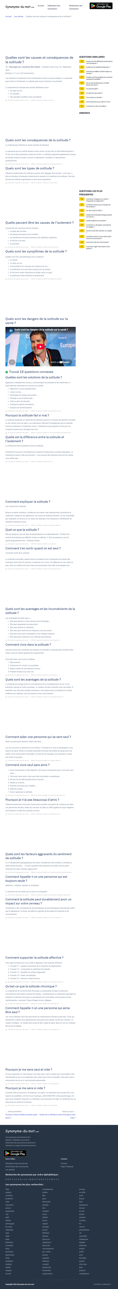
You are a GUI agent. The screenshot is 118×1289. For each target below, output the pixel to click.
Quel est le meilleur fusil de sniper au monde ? (99, 72)
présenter (9, 1242)
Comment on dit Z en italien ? (96, 106)
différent (45, 1233)
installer (45, 1211)
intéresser (9, 1230)
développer (9, 1224)
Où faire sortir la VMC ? (94, 211)
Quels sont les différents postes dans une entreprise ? (99, 62)
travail (81, 1199)
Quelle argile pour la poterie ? (96, 221)
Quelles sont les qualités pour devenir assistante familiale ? (99, 78)
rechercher (46, 1270)
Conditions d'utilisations (102, 1284)
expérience (83, 1205)
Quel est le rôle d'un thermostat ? (97, 242)
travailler (82, 1258)
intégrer (82, 1242)
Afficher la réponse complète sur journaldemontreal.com (47, 697)
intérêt (7, 1267)
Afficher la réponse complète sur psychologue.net (45, 640)
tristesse (45, 1261)
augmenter (9, 1211)
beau (7, 1249)
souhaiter (83, 1236)
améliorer (9, 1261)
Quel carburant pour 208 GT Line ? (98, 102)
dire (43, 1208)
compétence (84, 1274)
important (9, 1205)
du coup (8, 1227)
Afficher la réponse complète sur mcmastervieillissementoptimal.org (51, 432)
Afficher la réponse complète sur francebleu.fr (44, 1105)
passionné (46, 1267)
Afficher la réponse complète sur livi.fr (42, 461)
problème (9, 1199)
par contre (46, 1252)
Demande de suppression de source (18, 100)
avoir (81, 1195)
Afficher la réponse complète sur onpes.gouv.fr (44, 183)
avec (81, 1255)
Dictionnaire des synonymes (76, 7)
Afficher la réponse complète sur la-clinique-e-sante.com (47, 982)
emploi (82, 1249)
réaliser (45, 1236)
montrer (82, 1220)
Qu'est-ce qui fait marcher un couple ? (99, 232)
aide (7, 1233)
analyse (82, 1217)
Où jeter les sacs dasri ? (94, 93)
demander (46, 1202)
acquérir (45, 1264)
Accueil (41, 6)
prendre (45, 1205)
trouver (82, 1208)
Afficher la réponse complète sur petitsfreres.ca (45, 247)
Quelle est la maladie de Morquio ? (98, 67)
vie (80, 1233)
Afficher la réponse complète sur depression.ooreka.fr (46, 279)
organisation (47, 1274)
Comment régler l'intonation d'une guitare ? (98, 248)
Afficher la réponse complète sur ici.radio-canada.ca (46, 917)
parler (81, 1252)
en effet (82, 1192)
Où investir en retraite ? (94, 97)
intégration (46, 1242)
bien (81, 1202)
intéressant (83, 1239)
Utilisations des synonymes (54, 7)
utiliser (8, 1220)
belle (7, 1239)
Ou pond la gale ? (92, 89)
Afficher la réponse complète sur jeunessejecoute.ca (46, 411)
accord (8, 1274)
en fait (81, 1211)
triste (7, 1258)
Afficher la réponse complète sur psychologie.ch (45, 1003)
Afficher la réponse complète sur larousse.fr (43, 544)
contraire (9, 1195)
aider (7, 1236)
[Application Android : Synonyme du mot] (101, 6)
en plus (82, 1189)
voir (6, 1214)
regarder (45, 1258)
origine (45, 1224)
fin (80, 1224)
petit (7, 1217)
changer (45, 1227)
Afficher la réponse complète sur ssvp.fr (42, 100)
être (43, 1195)
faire (7, 1189)
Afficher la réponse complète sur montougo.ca (44, 675)
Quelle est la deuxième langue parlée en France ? (99, 216)
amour (8, 1208)
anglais (8, 1192)
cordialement (47, 1189)
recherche (9, 1252)
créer (7, 1202)
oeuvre (82, 1227)
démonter (46, 1245)
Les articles (10, 1170)
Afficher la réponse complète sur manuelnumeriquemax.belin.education (51, 872)
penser (45, 1255)
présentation (84, 1230)
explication (9, 1255)
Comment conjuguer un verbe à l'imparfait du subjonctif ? (97, 200)
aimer (44, 1214)
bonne (44, 1230)
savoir (44, 1220)
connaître (9, 1245)
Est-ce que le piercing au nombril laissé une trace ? (97, 84)
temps (81, 1214)
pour (44, 1199)
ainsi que (83, 1264)
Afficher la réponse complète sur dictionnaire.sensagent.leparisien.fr (50, 895)
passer (82, 1261)
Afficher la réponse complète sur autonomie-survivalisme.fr (48, 795)
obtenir (45, 1217)
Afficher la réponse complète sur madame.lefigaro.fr (46, 525)
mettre (44, 1192)
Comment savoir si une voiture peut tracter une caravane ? (98, 237)
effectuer (82, 1245)
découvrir (46, 1239)
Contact (64, 1163)
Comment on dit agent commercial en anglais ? (98, 226)
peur (81, 1267)
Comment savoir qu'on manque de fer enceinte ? (98, 206)
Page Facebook (67, 1166)
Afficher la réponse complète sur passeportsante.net (46, 569)
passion (82, 1270)
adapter (8, 1270)
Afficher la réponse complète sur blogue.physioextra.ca (46, 164)
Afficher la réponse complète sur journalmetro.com (45, 814)
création (8, 1264)
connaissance (48, 1249)
